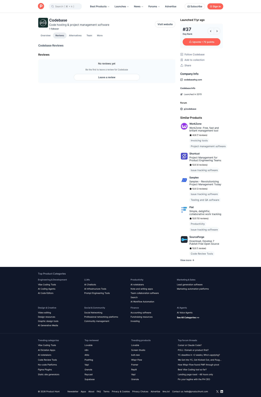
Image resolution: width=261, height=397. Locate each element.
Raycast (89, 374)
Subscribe (196, 6)
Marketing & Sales (186, 279)
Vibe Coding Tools (47, 284)
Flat (191, 207)
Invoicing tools (199, 140)
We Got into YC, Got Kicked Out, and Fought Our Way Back (200, 360)
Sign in (217, 6)
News (137, 6)
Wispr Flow (136, 359)
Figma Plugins (45, 369)
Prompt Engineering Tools (97, 293)
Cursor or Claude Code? (190, 345)
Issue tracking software (204, 170)
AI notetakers (137, 284)
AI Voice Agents (184, 312)
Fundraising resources (142, 316)
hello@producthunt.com (196, 391)
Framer (134, 364)
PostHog (89, 359)
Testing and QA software (205, 199)
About (91, 391)
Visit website (165, 24)
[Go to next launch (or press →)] (217, 31)
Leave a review (106, 77)
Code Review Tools (202, 253)
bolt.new (135, 355)
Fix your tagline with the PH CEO (194, 379)
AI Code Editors (45, 293)
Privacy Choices (140, 391)
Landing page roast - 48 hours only (195, 374)
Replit (134, 369)
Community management (96, 321)
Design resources (46, 316)
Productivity (198, 223)
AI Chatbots (90, 284)
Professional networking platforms (101, 316)
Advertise (170, 6)
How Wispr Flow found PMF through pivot (198, 364)
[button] (100, 35)
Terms (106, 391)
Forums (152, 6)
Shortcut (194, 153)
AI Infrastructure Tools (95, 288)
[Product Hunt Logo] (41, 6)
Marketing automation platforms (193, 288)
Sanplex (194, 177)
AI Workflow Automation (142, 301)
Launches (120, 6)
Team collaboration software (145, 293)
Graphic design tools (48, 321)
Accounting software (141, 312)
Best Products (98, 6)
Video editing (44, 312)
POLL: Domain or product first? (193, 350)
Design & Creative (47, 307)
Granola (88, 369)
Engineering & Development (52, 279)
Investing (135, 321)
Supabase (90, 379)
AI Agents (182, 307)
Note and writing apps (142, 288)
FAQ (99, 391)
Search (134, 297)
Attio (87, 355)
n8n (86, 350)
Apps (83, 391)
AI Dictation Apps (46, 350)
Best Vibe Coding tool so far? (192, 369)
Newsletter (72, 391)
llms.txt (166, 391)
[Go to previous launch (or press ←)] (211, 31)
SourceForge (196, 236)
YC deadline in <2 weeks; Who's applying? (199, 355)
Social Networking (93, 312)
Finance (135, 307)
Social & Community (94, 307)
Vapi (87, 364)
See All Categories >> (188, 317)
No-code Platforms (47, 364)
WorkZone (195, 123)
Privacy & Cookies (121, 391)
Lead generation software (189, 284)
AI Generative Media (48, 325)
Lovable (88, 345)
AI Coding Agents (46, 288)
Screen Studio (138, 350)
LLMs (87, 279)
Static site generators (48, 374)
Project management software (208, 146)
